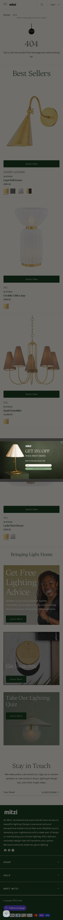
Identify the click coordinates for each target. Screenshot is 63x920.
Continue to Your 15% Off (38, 468)
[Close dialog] (62, 442)
